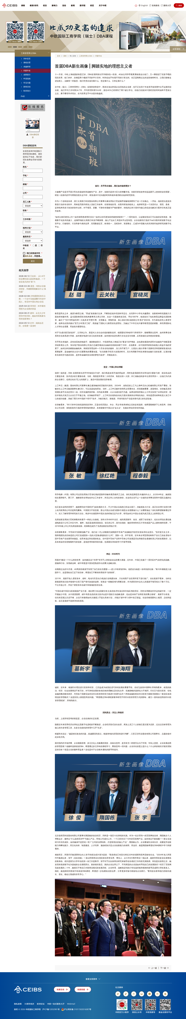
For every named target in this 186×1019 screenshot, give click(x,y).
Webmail (71, 1003)
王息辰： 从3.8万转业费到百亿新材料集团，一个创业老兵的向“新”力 (32, 279)
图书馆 (82, 5)
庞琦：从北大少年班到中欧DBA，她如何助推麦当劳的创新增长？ (32, 316)
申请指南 (27, 79)
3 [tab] (20, 47)
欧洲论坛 (41, 1003)
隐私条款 (28, 256)
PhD (23, 96)
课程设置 (27, 62)
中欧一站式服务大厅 (55, 1003)
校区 (92, 5)
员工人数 (27, 201)
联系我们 (27, 91)
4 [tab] (25, 47)
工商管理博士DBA (28, 53)
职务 (25, 210)
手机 (25, 175)
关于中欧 (102, 5)
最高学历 (27, 236)
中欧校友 (26, 246)
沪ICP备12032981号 (51, 1009)
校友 (45, 5)
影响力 (54, 5)
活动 (64, 5)
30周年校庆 (29, 1003)
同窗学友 (27, 70)
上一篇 (154, 968)
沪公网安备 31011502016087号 (77, 1009)
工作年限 (27, 219)
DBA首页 (27, 58)
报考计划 (27, 228)
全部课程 (177, 49)
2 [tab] (15, 47)
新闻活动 (27, 87)
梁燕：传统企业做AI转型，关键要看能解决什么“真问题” (32, 289)
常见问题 (27, 83)
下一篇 (163, 968)
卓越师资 (27, 67)
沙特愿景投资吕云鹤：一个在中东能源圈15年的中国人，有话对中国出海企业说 (32, 299)
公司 (25, 193)
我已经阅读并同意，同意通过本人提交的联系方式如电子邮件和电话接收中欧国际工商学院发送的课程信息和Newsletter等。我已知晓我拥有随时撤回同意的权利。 (32, 254)
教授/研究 (34, 5)
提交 (33, 261)
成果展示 (27, 75)
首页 (58, 56)
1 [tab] (10, 47)
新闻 (73, 5)
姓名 (25, 167)
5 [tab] (30, 47)
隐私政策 (18, 1003)
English (144, 5)
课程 (23, 5)
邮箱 (25, 184)
